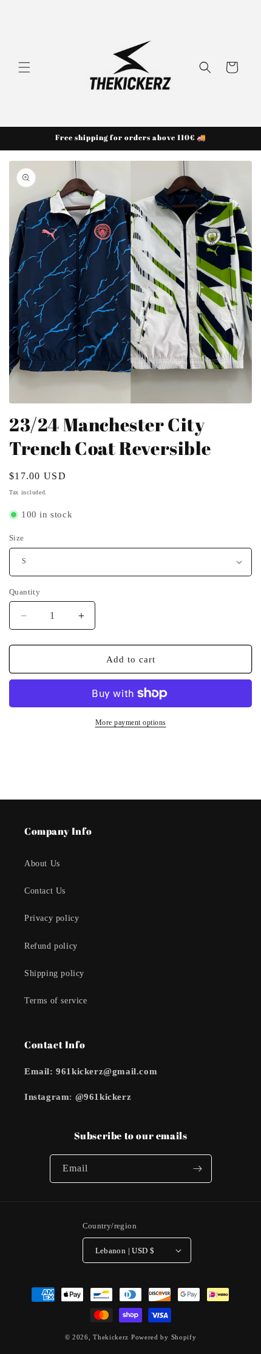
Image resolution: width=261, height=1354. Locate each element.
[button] (24, 67)
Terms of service (55, 1000)
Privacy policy (51, 918)
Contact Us (45, 890)
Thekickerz (111, 1337)
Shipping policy (54, 973)
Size (16, 537)
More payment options (130, 722)
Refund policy (51, 946)
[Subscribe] (198, 1168)
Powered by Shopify (164, 1337)
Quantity (24, 591)
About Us (42, 863)
